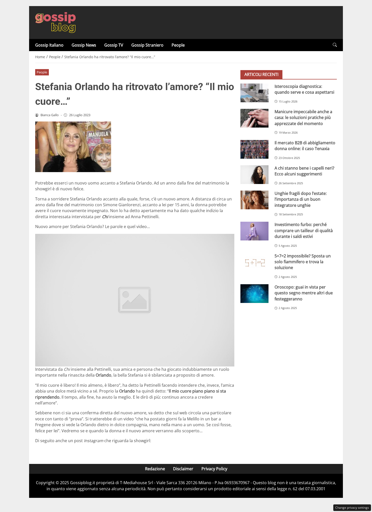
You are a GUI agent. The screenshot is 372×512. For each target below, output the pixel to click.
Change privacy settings (352, 507)
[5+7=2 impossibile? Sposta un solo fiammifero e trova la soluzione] (254, 262)
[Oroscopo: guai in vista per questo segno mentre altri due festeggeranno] (254, 293)
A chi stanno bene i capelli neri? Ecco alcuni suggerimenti (304, 171)
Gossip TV (113, 45)
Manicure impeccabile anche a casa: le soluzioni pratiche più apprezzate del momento (303, 117)
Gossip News (84, 45)
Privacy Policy (214, 469)
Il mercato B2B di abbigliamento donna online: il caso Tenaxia (305, 145)
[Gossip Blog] (55, 22)
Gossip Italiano (49, 45)
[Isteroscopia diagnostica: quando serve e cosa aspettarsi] (254, 93)
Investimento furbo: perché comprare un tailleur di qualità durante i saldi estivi (304, 230)
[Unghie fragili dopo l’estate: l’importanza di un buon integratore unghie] (254, 200)
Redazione (155, 469)
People (178, 45)
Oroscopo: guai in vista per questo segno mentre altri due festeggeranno (304, 293)
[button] (335, 45)
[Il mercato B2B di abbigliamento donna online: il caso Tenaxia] (254, 149)
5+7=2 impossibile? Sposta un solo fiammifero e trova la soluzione (303, 262)
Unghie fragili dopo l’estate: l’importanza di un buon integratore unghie (301, 199)
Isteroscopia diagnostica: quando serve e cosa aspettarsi (304, 89)
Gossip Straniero (147, 45)
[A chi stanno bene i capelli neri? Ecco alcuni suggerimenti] (254, 174)
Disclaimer (183, 469)
